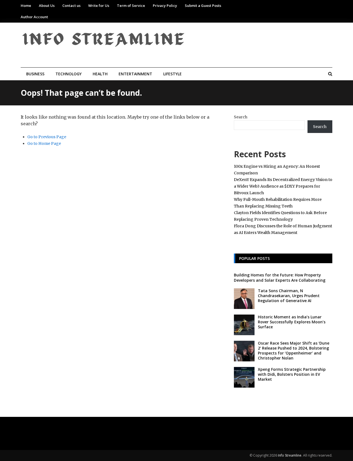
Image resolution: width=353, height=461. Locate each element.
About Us (47, 5)
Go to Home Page (44, 143)
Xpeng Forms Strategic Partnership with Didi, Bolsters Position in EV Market (292, 374)
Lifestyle (172, 73)
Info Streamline (289, 455)
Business (35, 73)
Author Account (34, 16)
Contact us (71, 5)
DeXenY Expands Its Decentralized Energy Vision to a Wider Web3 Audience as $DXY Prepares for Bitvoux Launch (283, 186)
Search (240, 116)
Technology (68, 73)
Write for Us (98, 5)
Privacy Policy (165, 5)
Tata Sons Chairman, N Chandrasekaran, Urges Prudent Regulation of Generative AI (289, 295)
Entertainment (135, 73)
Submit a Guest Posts (203, 5)
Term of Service (131, 5)
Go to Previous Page (46, 136)
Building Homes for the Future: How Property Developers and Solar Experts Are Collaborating (279, 277)
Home (26, 5)
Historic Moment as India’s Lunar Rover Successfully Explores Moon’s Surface (291, 321)
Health (100, 73)
